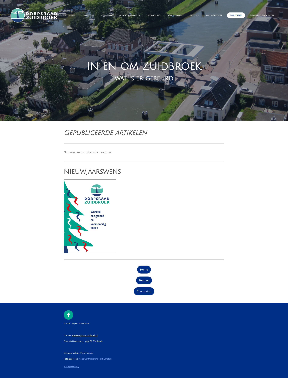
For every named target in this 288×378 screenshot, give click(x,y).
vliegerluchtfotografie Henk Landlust (95, 358)
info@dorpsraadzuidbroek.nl (85, 335)
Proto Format (86, 353)
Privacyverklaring (71, 366)
